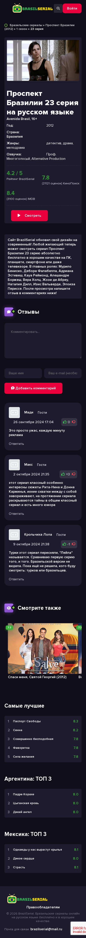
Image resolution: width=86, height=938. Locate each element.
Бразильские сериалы (26, 25)
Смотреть (33, 215)
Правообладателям (43, 907)
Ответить (16, 444)
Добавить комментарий (35, 388)
